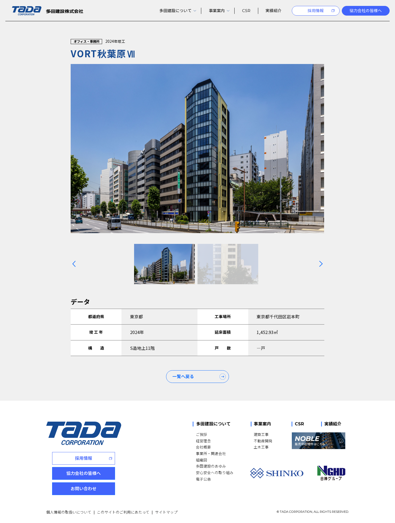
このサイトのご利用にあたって (123, 512)
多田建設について (213, 424)
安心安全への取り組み (215, 472)
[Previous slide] (74, 264)
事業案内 (262, 424)
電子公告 (203, 479)
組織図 (201, 459)
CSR (299, 424)
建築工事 (261, 434)
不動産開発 (263, 440)
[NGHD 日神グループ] (331, 473)
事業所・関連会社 (211, 453)
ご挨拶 (201, 434)
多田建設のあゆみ (211, 466)
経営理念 (203, 440)
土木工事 (261, 447)
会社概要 (203, 447)
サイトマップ (166, 512)
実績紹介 (333, 424)
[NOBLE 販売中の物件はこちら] (318, 440)
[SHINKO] (276, 473)
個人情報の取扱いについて (68, 512)
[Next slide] (321, 264)
